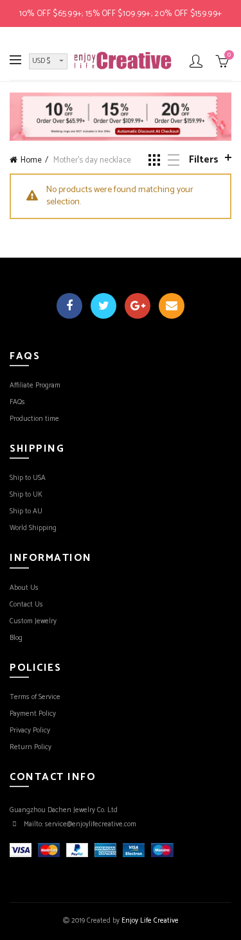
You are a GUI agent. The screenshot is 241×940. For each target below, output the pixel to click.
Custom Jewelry (33, 621)
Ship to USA (28, 478)
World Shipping (33, 528)
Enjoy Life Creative (150, 921)
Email (171, 306)
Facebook (69, 306)
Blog (16, 638)
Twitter (103, 306)
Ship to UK (26, 495)
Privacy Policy (30, 730)
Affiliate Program (35, 385)
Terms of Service (35, 697)
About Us (24, 588)
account (196, 61)
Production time (34, 419)
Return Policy (30, 747)
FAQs (17, 402)
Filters (204, 159)
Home (31, 160)
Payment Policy (33, 714)
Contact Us (26, 604)
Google (137, 306)
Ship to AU (26, 511)
